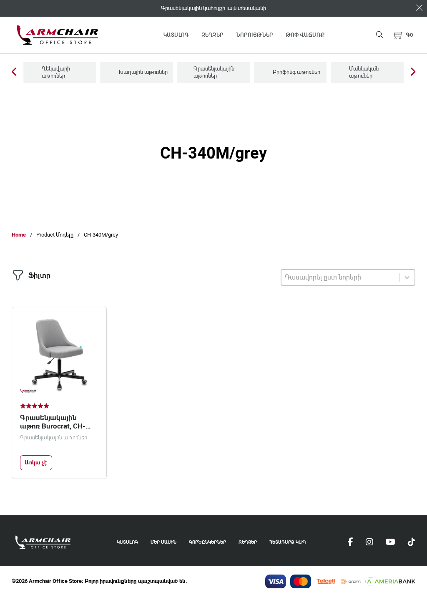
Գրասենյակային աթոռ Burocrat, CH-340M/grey (52, 426)
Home (19, 235)
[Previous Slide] (14, 72)
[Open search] (379, 35)
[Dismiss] (419, 7)
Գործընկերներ (207, 542)
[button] (403, 35)
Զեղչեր (212, 35)
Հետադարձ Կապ (287, 542)
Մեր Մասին (163, 542)
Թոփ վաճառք (305, 35)
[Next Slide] (413, 72)
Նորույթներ (254, 35)
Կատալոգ (176, 35)
